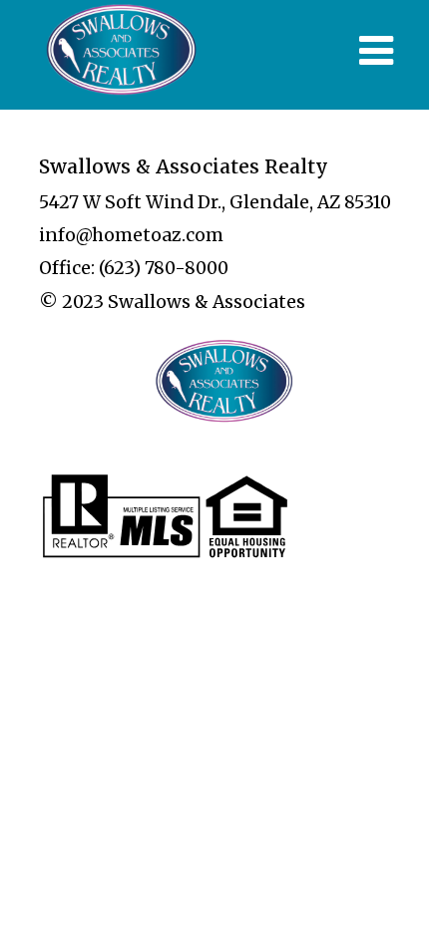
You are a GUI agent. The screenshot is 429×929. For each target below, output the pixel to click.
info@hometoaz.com (131, 235)
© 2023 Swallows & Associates (172, 302)
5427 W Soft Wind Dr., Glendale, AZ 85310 (215, 202)
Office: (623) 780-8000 (133, 268)
